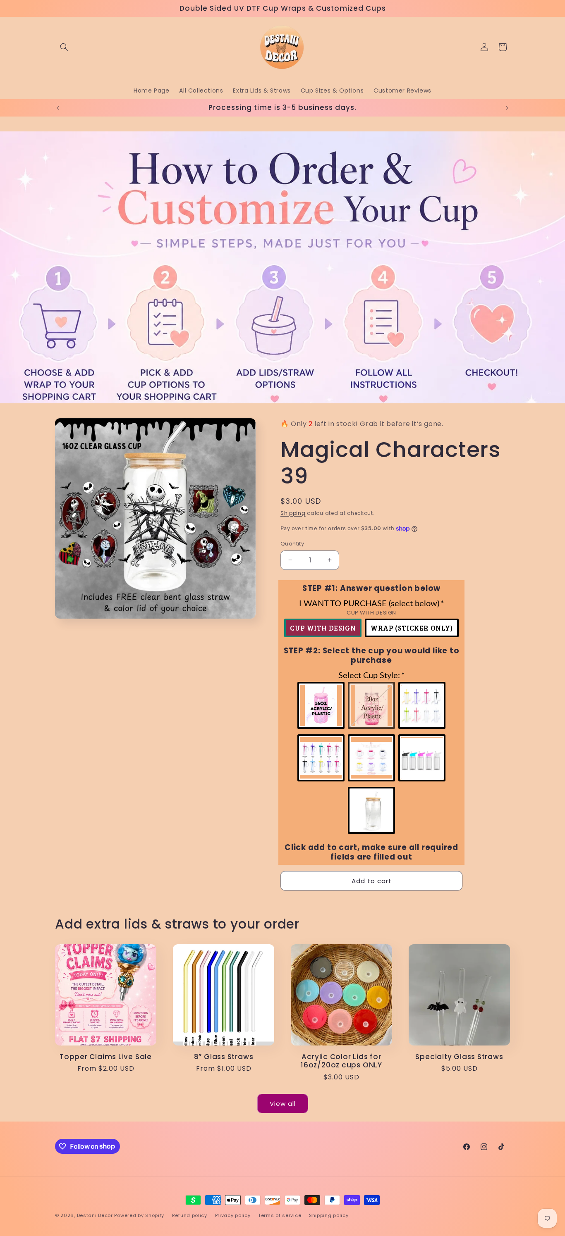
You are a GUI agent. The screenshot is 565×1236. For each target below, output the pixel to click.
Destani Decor (95, 1215)
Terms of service (279, 1215)
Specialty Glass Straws (459, 1057)
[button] (64, 47)
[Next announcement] (507, 108)
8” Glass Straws (224, 1057)
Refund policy (189, 1215)
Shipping (293, 513)
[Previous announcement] (58, 108)
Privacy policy (233, 1215)
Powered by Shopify (139, 1215)
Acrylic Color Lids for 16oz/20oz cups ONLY (341, 1061)
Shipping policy (329, 1215)
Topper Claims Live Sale (106, 1057)
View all (283, 1103)
